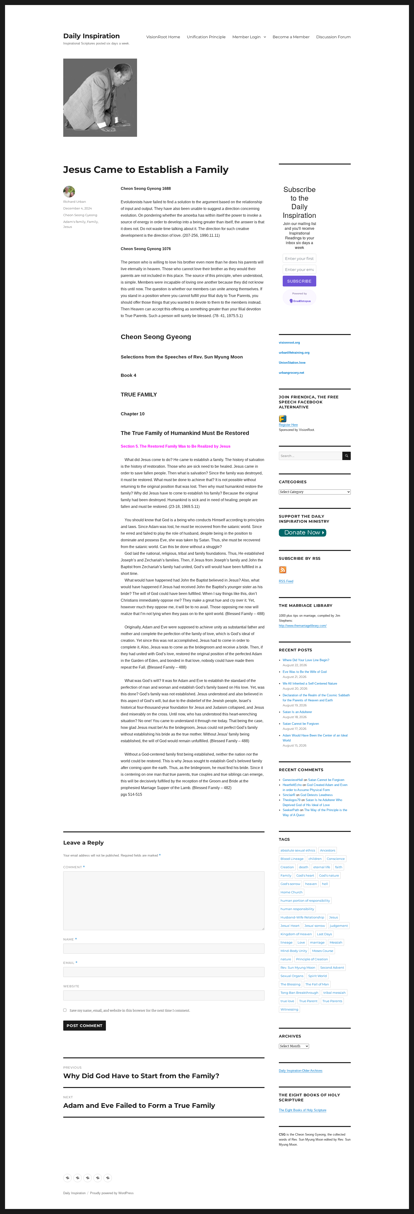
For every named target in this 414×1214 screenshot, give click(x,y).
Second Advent (332, 967)
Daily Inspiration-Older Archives (300, 1070)
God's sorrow (290, 884)
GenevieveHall (293, 780)
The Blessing (290, 984)
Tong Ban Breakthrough (299, 992)
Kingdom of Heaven (296, 934)
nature (286, 959)
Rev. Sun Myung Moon (298, 967)
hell (325, 884)
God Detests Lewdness (316, 795)
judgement (339, 926)
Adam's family (74, 222)
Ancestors (327, 850)
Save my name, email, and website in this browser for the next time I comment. (130, 1011)
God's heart (305, 875)
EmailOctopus (302, 301)
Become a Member (291, 37)
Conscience (336, 859)
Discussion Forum (333, 37)
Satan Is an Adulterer (297, 712)
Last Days (324, 934)
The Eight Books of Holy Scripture (302, 1110)
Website (71, 986)
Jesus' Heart (290, 926)
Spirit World (317, 976)
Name (70, 939)
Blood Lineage (292, 859)
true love (287, 1001)
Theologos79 (291, 800)
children (315, 859)
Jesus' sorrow (315, 926)
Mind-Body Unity (294, 951)
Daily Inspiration (91, 36)
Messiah (336, 942)
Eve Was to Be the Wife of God (305, 672)
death (303, 867)
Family (92, 222)
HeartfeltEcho (292, 785)
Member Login (246, 37)
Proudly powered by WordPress (112, 1193)
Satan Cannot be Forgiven (301, 723)
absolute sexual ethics (298, 850)
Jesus (67, 227)
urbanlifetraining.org (294, 352)
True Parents (332, 1001)
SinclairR (289, 795)
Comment (74, 867)
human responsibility (297, 909)
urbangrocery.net (291, 372)
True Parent (308, 1001)
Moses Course (322, 951)
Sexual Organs (292, 976)
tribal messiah (334, 992)
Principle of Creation (312, 959)
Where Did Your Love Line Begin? (306, 660)
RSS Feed (286, 581)
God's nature (329, 875)
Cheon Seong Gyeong (80, 215)
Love (301, 942)
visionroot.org (289, 342)
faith (338, 867)
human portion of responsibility (305, 900)
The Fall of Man (317, 984)
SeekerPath (291, 810)
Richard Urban (74, 201)
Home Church (292, 892)
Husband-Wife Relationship (302, 917)
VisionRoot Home (163, 37)
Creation (287, 867)
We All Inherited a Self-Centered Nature (310, 683)
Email (70, 963)
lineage (287, 942)
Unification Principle (206, 37)
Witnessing (289, 1009)
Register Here (288, 425)
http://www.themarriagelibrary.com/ (303, 625)
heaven (311, 884)
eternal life (321, 867)
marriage (317, 942)
